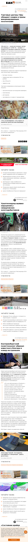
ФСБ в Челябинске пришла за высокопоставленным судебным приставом (15, 324)
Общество (3, 138)
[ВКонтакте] (19, 141)
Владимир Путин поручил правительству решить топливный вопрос (14, 498)
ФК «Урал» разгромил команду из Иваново (14, 327)
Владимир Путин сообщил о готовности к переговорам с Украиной (14, 317)
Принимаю (14, 539)
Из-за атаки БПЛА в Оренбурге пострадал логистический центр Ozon (14, 502)
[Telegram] (22, 141)
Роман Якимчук (22, 10)
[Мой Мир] (24, 141)
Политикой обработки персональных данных (14, 536)
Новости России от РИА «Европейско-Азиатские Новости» (10, 3)
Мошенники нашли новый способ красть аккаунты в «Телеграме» (14, 188)
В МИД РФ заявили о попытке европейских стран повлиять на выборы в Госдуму (15, 330)
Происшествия (4, 279)
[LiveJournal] (26, 141)
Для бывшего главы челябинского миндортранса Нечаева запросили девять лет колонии (14, 183)
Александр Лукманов (21, 339)
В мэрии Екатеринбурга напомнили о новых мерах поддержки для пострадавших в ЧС (15, 173)
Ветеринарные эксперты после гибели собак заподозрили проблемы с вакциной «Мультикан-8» (14, 178)
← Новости (4, 6)
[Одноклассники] (21, 141)
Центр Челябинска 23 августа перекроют (14, 191)
